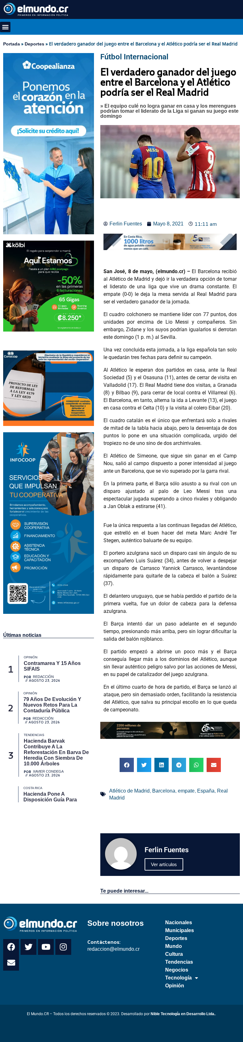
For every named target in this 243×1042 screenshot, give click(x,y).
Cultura (174, 954)
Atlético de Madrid (129, 790)
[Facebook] (11, 947)
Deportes (34, 43)
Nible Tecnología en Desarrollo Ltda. (183, 1014)
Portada (11, 43)
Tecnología (178, 977)
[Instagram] (63, 947)
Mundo (173, 946)
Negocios (176, 970)
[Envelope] (11, 963)
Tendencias (179, 962)
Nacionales (178, 922)
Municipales (179, 930)
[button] (5, 27)
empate (186, 790)
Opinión (174, 985)
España (206, 790)
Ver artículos (164, 864)
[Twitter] (28, 947)
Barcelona (163, 790)
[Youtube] (46, 947)
